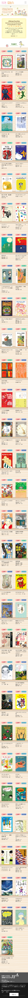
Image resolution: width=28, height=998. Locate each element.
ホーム (3, 971)
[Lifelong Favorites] (11, 2)
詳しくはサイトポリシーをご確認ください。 (11, 990)
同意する (14, 994)
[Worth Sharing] (4, 2)
